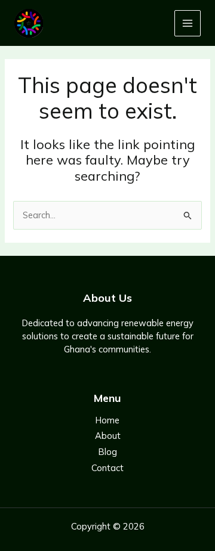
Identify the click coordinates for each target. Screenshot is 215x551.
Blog (108, 451)
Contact (107, 467)
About (108, 435)
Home (107, 420)
